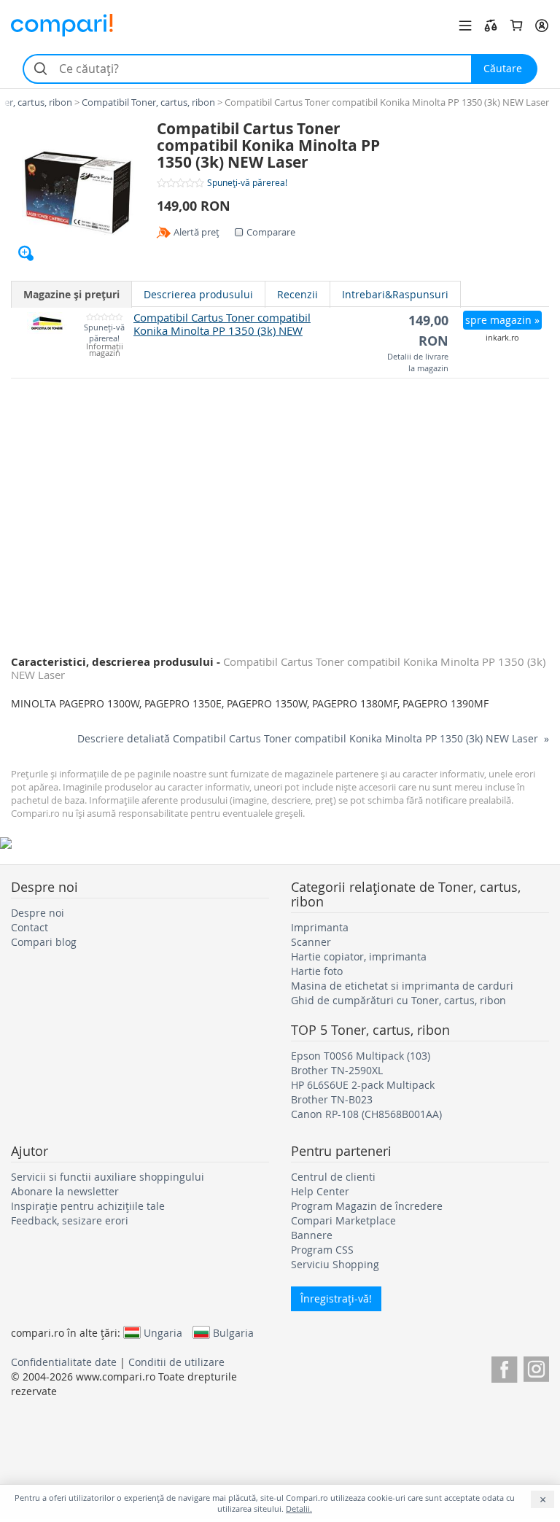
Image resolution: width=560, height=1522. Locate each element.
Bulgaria (233, 1332)
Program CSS (322, 1250)
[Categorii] (465, 25)
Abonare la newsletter (65, 1191)
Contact (29, 927)
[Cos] (516, 25)
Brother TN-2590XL (337, 1070)
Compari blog (44, 942)
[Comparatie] (491, 25)
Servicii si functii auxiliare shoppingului (107, 1177)
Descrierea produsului (198, 294)
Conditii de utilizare (176, 1362)
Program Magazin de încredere (367, 1206)
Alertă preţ (196, 231)
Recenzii (297, 294)
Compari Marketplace (343, 1220)
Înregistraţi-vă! (336, 1298)
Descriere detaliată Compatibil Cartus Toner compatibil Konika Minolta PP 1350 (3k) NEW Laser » (313, 738)
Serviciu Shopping (335, 1264)
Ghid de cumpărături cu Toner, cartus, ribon (398, 1000)
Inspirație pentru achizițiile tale (88, 1206)
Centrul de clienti (333, 1177)
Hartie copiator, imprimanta (359, 956)
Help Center (320, 1191)
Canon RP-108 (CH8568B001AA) (366, 1114)
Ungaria (163, 1332)
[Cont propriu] (542, 25)
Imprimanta (320, 927)
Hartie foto (317, 971)
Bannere (311, 1235)
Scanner (311, 942)
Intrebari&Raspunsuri (395, 294)
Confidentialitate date (64, 1362)
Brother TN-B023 (332, 1099)
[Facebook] (504, 1367)
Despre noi (37, 913)
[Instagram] (536, 1367)
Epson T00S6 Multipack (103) (360, 1056)
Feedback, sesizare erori (69, 1220)
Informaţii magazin (104, 350)
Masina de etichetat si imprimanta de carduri (402, 986)
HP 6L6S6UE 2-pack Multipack (363, 1085)
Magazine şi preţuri (71, 294)
